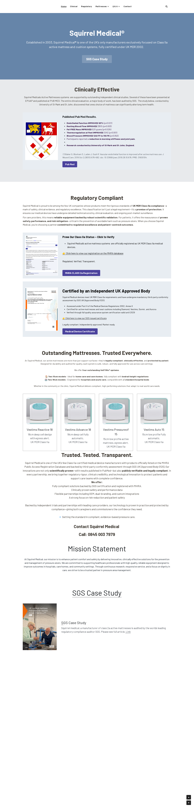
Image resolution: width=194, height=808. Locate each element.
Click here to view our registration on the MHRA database (94, 253)
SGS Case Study (97, 59)
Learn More (17, 795)
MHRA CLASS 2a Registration (81, 272)
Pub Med (69, 164)
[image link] (41, 309)
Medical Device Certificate (80, 331)
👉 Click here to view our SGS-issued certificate (84, 318)
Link (128, 631)
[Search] (167, 6)
